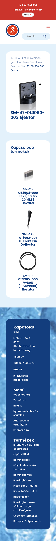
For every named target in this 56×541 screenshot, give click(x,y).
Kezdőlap (16, 58)
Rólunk (17, 405)
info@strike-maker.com (28, 9)
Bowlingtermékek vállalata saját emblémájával (24, 506)
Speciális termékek (25, 516)
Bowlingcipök (21, 460)
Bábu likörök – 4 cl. (25, 491)
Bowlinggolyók (22, 475)
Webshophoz (21, 394)
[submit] (44, 36)
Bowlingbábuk (22, 480)
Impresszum (21, 430)
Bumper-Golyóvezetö (27, 521)
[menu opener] (48, 26)
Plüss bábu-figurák (25, 486)
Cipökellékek (21, 454)
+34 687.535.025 (28, 4)
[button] (28, 15)
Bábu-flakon (21, 497)
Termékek (19, 400)
